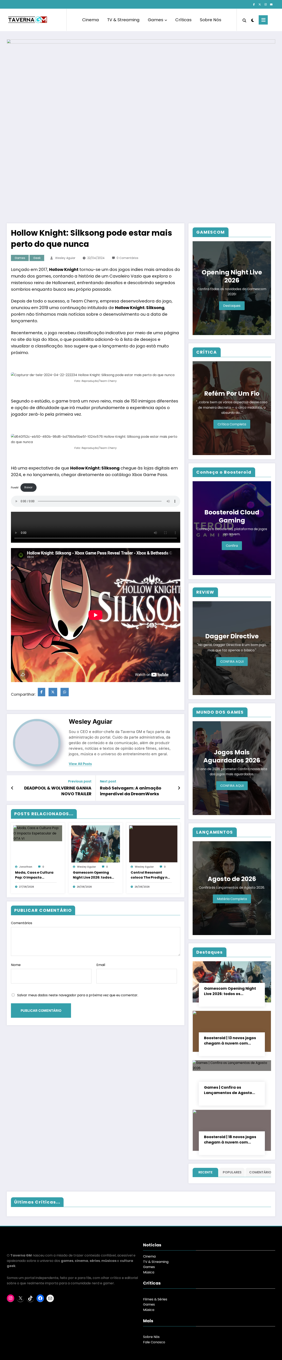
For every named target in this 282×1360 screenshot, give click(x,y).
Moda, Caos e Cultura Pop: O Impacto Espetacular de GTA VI (34, 875)
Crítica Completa (232, 424)
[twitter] (53, 692)
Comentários (21, 923)
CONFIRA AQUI (232, 661)
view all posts (80, 764)
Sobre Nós (210, 20)
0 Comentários (127, 258)
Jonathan (25, 866)
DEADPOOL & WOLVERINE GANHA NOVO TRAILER (57, 791)
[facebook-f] (253, 4)
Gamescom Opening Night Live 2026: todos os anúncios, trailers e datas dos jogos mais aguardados (92, 875)
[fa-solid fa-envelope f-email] (271, 4)
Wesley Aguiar (65, 258)
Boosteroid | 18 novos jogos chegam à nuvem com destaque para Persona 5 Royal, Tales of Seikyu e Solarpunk (230, 1139)
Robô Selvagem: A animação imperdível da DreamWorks (130, 791)
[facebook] (41, 692)
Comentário (259, 1172)
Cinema (90, 20)
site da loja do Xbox (37, 339)
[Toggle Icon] (263, 20)
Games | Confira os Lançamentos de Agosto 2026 (228, 1090)
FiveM (14, 487)
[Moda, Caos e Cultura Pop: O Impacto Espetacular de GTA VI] (37, 833)
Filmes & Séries (155, 1299)
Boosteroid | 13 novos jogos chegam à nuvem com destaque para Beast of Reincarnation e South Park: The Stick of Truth (231, 1040)
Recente (205, 1172)
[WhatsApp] (64, 692)
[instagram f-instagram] (265, 4)
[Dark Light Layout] (252, 20)
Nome (16, 964)
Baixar (28, 487)
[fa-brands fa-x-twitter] (259, 4)
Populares (232, 1172)
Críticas (183, 20)
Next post (108, 781)
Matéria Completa (232, 898)
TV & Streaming (123, 20)
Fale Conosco (154, 1342)
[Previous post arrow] (12, 788)
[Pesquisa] (244, 20)
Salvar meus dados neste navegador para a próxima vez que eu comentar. (77, 995)
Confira (232, 545)
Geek (37, 258)
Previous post (79, 781)
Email (100, 964)
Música (148, 1272)
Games (155, 20)
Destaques (232, 305)
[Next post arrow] (179, 788)
